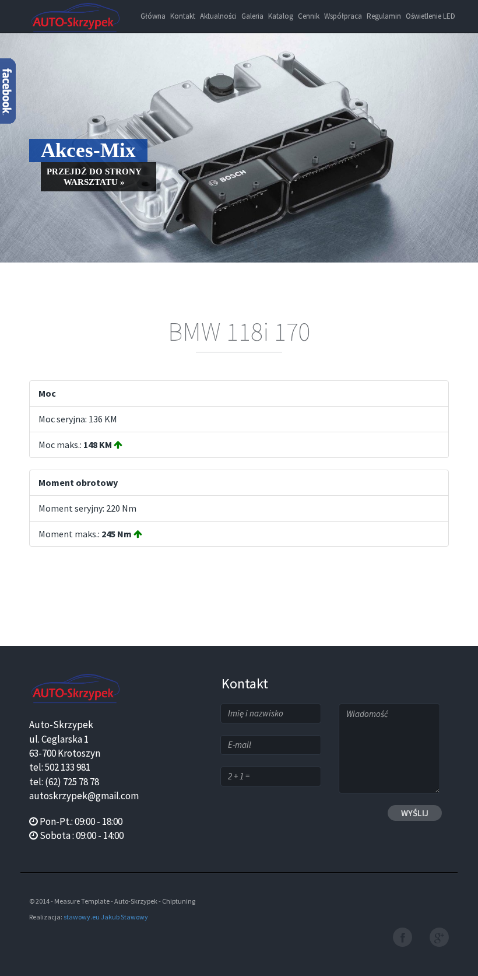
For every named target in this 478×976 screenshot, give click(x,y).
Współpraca (343, 16)
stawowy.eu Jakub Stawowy (106, 916)
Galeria (252, 16)
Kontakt (182, 16)
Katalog (280, 16)
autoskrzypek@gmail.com (84, 795)
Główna (153, 16)
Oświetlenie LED (430, 16)
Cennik (308, 16)
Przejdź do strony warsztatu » (94, 177)
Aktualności (218, 16)
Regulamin (384, 16)
